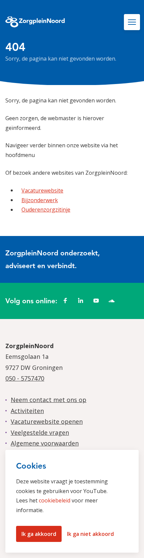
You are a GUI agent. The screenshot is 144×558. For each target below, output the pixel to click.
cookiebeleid (54, 500)
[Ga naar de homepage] (35, 22)
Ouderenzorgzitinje (45, 209)
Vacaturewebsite (42, 190)
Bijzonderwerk (39, 200)
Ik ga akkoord (38, 534)
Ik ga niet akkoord (90, 534)
